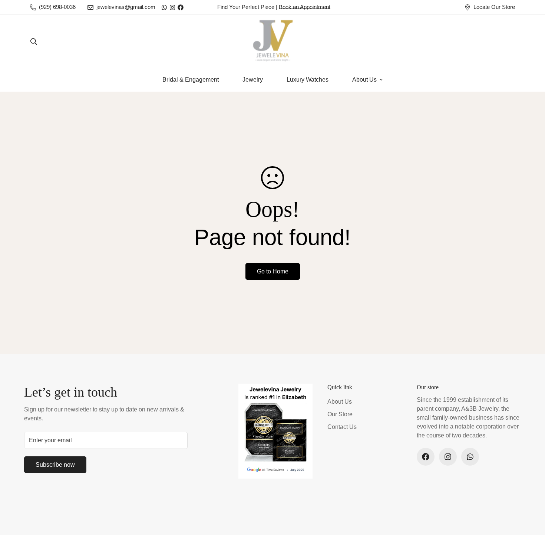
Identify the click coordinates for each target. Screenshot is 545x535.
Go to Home (272, 271)
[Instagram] (172, 7)
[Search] (33, 41)
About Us (364, 79)
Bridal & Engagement (190, 79)
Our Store (340, 414)
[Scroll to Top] (530, 494)
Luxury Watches (307, 79)
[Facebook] (181, 7)
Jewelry (252, 79)
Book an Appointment (304, 7)
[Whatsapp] (164, 7)
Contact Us (342, 427)
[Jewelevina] (272, 41)
